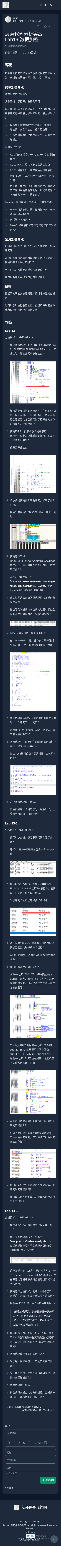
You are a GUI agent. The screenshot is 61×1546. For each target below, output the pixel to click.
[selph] (8, 19)
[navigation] (23, 1406)
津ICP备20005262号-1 (31, 1521)
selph (15, 17)
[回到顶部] (54, 1539)
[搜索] (51, 5)
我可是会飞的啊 (18, 1525)
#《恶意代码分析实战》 (16, 45)
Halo (31, 1528)
